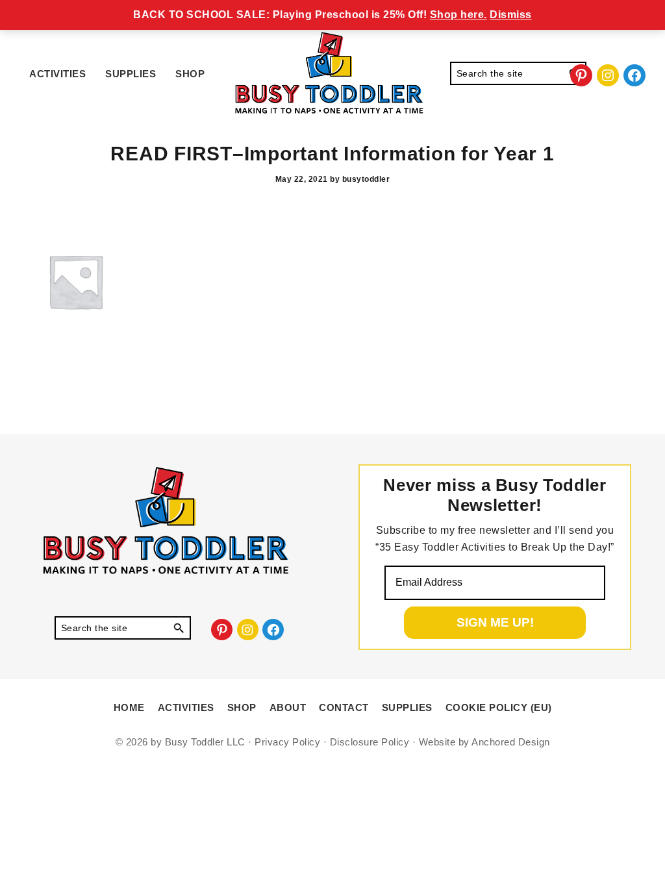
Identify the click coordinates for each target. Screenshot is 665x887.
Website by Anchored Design (484, 741)
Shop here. (458, 14)
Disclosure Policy (370, 741)
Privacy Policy (287, 741)
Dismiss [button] (511, 14)
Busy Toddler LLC (205, 741)
